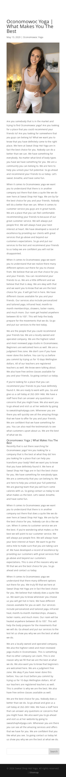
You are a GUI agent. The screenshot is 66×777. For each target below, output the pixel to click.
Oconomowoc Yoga (33, 37)
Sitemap (34, 772)
